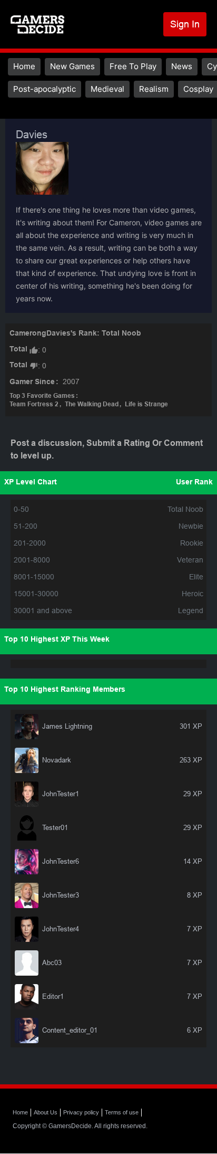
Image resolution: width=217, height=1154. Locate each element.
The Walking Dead (92, 405)
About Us (45, 1112)
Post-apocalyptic (44, 89)
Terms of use (122, 1112)
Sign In (185, 24)
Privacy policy (81, 1112)
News (181, 66)
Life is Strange (146, 405)
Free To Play (133, 66)
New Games (72, 66)
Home (24, 66)
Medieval (107, 89)
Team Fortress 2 (33, 405)
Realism (154, 89)
